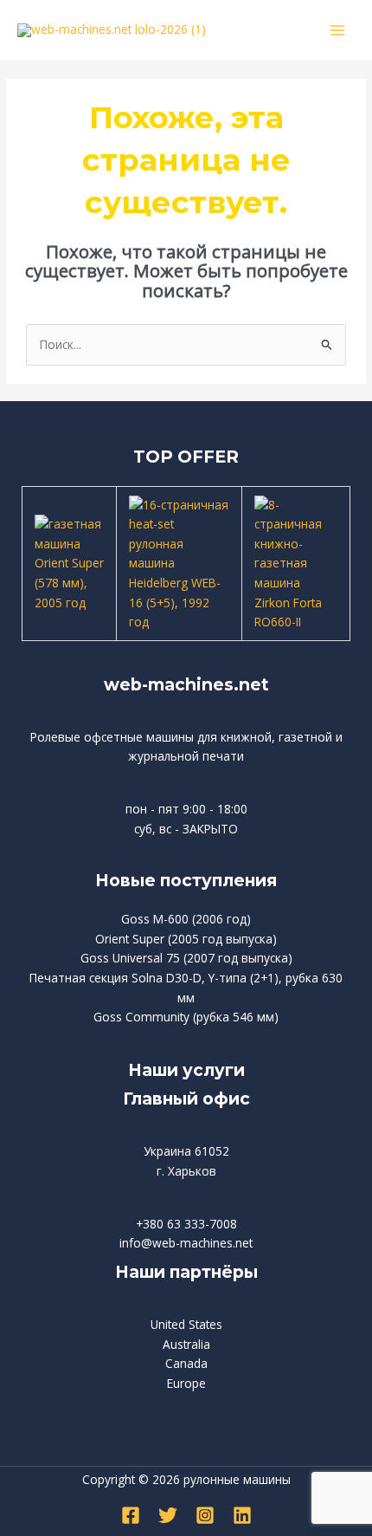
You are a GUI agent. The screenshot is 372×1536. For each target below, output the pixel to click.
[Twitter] (167, 1515)
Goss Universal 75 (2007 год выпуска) (186, 957)
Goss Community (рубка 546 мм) (186, 1016)
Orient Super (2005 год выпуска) (186, 938)
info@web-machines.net (186, 1243)
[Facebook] (130, 1515)
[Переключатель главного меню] (338, 30)
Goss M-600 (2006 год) (186, 919)
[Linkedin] (242, 1515)
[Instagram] (205, 1515)
